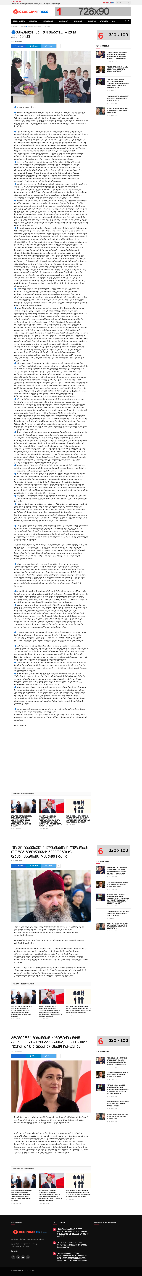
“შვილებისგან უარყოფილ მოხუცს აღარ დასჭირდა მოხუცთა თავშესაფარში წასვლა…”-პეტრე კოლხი (117, 55)
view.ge (32, 1270)
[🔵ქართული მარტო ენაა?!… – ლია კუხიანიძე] (51, 77)
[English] (107, 2)
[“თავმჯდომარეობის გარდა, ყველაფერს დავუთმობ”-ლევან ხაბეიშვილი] (100, 69)
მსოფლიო (92, 21)
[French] (109, 2)
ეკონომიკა (78, 21)
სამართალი (63, 21)
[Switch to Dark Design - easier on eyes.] (125, 21)
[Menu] (128, 21)
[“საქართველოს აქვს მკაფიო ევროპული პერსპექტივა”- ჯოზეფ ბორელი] (100, 98)
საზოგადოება (48, 21)
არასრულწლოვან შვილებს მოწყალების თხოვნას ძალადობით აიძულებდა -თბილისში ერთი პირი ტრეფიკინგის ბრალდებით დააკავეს (21, 821)
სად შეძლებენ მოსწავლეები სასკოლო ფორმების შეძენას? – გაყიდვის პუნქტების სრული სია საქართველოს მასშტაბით (78, 819)
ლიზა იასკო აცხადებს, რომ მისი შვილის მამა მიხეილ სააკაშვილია (117, 111)
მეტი (113, 21)
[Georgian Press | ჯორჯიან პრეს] (30, 11)
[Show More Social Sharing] (58, 46)
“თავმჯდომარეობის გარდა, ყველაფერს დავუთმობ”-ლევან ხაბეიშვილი (117, 69)
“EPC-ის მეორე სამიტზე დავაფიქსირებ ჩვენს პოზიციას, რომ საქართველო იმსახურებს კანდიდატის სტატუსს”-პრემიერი (118, 84)
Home (13, 26)
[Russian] (112, 2)
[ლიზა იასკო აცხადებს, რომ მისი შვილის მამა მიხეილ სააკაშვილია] (100, 111)
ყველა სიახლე (19, 21)
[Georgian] (104, 2)
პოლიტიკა (33, 21)
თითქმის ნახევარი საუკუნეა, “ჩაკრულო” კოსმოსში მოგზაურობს (47, 3)
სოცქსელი (104, 21)
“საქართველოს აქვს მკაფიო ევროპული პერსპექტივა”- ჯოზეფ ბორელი (118, 98)
